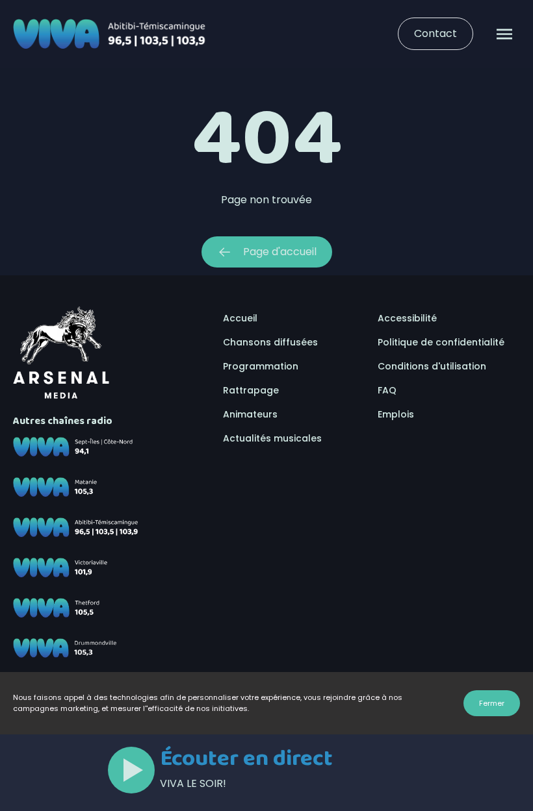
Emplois (396, 414)
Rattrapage (251, 390)
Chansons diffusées (270, 342)
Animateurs (250, 414)
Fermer (491, 703)
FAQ (387, 390)
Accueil (240, 318)
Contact (435, 33)
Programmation (260, 366)
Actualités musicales (272, 438)
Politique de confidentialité (441, 342)
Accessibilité (407, 318)
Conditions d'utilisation (432, 366)
